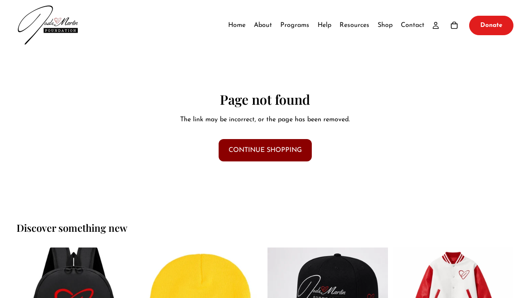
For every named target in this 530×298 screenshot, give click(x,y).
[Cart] (454, 25)
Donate (491, 25)
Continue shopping (265, 150)
